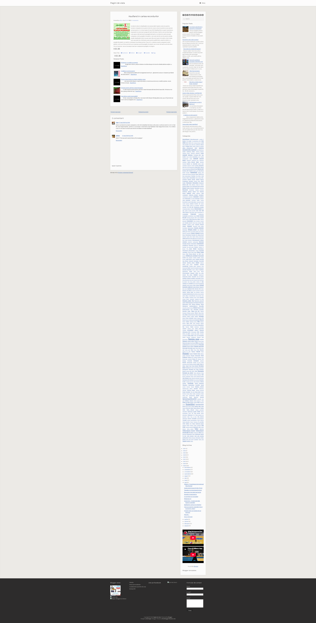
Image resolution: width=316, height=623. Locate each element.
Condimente (201, 214)
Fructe (202, 257)
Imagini (195, 275)
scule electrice (196, 381)
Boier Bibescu (192, 184)
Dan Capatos (198, 222)
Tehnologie (185, 411)
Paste (202, 341)
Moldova (196, 316)
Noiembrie (201, 325)
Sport (190, 397)
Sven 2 (189, 406)
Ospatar (202, 333)
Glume (197, 262)
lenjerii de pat (190, 294)
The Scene (197, 413)
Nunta (191, 326)
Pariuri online (190, 341)
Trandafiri (194, 418)
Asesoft (195, 158)
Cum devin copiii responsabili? (129, 96)
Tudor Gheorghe (186, 422)
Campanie (196, 196)
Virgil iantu (196, 432)
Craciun (202, 217)
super (184, 404)
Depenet (189, 226)
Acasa (186, 144)
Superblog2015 (200, 404)
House (202, 271)
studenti (195, 402)
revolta (187, 371)
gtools (195, 266)
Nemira (202, 321)
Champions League (199, 207)
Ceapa (202, 203)
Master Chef (200, 307)
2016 (184, 450)
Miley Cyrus (188, 314)
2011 (202, 141)
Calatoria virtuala (193, 195)
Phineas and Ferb (199, 346)
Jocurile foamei (189, 285)
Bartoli (184, 172)
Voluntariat (197, 434)
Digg (154, 53)
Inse (193, 280)
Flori (187, 254)
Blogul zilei (185, 184)
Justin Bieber (196, 287)
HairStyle (193, 268)
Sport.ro (196, 397)
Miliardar (193, 314)
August (188, 163)
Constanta (185, 215)
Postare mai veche (171, 112)
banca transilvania (187, 169)
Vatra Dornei (190, 429)
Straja (191, 402)
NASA (187, 321)
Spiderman (185, 397)
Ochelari (184, 330)
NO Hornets (195, 325)
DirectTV (184, 233)
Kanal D (202, 287)
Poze (202, 355)
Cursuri (202, 221)
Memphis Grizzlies (199, 309)
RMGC (193, 371)
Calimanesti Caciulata (188, 196)
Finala (202, 252)
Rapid (187, 366)
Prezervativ (185, 359)
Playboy (193, 351)
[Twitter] (185, 15)
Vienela (131, 582)
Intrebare (202, 280)
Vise (200, 432)
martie (186, 521)
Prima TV (194, 359)
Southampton (192, 395)
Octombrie (190, 330)
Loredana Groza (193, 297)
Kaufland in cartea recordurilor (144, 16)
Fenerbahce (201, 248)
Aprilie (184, 156)
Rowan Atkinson (197, 374)
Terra (189, 413)
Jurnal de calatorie (188, 287)
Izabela (184, 283)
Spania (197, 395)
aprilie (186, 519)
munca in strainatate (194, 320)
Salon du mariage (195, 378)
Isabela (197, 281)
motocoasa (199, 318)
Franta (184, 257)
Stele (203, 400)
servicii (184, 386)
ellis (203, 238)
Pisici (192, 350)
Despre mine (192, 229)
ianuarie (186, 526)
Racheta (191, 364)
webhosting (185, 437)
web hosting (190, 436)
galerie (193, 259)
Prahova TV (190, 357)
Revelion (201, 369)
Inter (198, 280)
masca (191, 307)
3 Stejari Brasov (197, 142)
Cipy (117, 122)
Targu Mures (197, 408)
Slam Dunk (198, 392)
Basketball (193, 172)
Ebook (194, 236)
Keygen (196, 288)
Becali (202, 174)
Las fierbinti (197, 292)
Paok (203, 337)
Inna (191, 280)
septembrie (187, 474)
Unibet (188, 425)
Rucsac (184, 376)
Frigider (198, 257)
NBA (198, 321)
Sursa (184, 406)
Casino (202, 202)
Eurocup (201, 242)
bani (196, 169)
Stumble (147, 53)
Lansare (202, 290)
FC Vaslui (189, 248)
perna (199, 343)
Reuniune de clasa (194, 369)
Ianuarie (192, 273)
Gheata (184, 262)
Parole (196, 341)
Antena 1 (190, 155)
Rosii (188, 374)
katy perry (185, 288)
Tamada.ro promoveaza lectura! (193, 490)
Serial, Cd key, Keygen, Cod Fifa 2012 (192, 93)
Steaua (191, 400)
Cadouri (189, 193)
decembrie (187, 467)
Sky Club (193, 392)
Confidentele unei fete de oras (137, 586)
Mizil (203, 314)
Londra (187, 297)
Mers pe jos (195, 311)
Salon (190, 378)
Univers (191, 425)
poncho (184, 355)
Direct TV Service (192, 231)
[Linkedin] (196, 15)
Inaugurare (201, 274)
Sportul (202, 397)
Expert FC (196, 245)
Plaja (198, 350)
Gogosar (202, 262)
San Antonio (196, 379)
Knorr (202, 288)
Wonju (184, 439)
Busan (194, 191)
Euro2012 (190, 242)
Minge (200, 314)
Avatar (199, 163)
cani (183, 198)
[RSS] (203, 15)
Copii (197, 216)
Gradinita (196, 264)
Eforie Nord (190, 238)
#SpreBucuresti (194, 139)
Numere (187, 326)
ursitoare (199, 425)
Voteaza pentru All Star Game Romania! (132, 88)
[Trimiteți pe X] (117, 49)
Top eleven (200, 416)
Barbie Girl (195, 170)
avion (202, 163)
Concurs (193, 214)
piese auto (187, 350)
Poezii (195, 353)
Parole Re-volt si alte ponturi (190, 39)
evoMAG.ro (185, 245)
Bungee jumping (199, 189)
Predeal (195, 357)
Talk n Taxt (201, 406)
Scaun (184, 381)
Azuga (192, 165)
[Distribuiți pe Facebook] (119, 49)
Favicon (200, 247)
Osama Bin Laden (195, 333)
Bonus (202, 184)
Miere (196, 313)
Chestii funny (198, 209)
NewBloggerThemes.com (168, 618)
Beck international (187, 176)
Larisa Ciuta (190, 292)
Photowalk (185, 348)
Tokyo (188, 416)
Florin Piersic (192, 254)
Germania (196, 261)
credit (184, 219)
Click (197, 210)
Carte (198, 200)
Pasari (199, 341)
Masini (195, 307)
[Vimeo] (198, 15)
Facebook (125, 53)
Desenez (185, 229)
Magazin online (187, 301)
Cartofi (189, 202)
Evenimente (200, 243)
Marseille (201, 306)
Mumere (187, 320)
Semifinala (190, 383)
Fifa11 (192, 252)
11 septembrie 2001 (196, 141)
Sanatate (201, 379)
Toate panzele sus (199, 415)
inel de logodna (200, 276)
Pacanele (201, 335)
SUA (198, 402)
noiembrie (187, 469)
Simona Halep (191, 390)
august (186, 476)
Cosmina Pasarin (190, 217)
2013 (187, 142)
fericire (197, 250)
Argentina (195, 156)
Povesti (192, 355)
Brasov (184, 188)
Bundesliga (191, 189)
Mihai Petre (201, 313)
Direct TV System (200, 231)
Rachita (195, 364)
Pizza (195, 350)
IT (200, 281)
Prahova (185, 357)
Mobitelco (184, 316)
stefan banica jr (197, 400)
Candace (201, 196)
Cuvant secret (188, 222)
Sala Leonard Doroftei (199, 376)
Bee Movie (198, 176)
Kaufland (189, 288)
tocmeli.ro (185, 416)
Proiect (184, 360)
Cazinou (192, 203)
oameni (184, 328)
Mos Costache (189, 318)
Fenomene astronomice (189, 250)
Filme (198, 252)
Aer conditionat (197, 144)
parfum (202, 339)
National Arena (193, 321)
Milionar (197, 314)
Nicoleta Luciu (190, 325)
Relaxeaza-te (187, 499)
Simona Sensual (200, 390)
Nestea (184, 323)
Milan (184, 314)
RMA (190, 371)
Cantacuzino (188, 198)
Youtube (188, 441)
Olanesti (202, 330)
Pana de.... (186, 514)
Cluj (203, 210)
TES (192, 413)
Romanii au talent (188, 373)
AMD (196, 148)
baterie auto (201, 172)
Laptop (184, 292)
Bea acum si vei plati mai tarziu (192, 492)
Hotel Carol (197, 271)
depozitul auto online (198, 226)
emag (186, 240)
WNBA (202, 437)
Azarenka (185, 165)
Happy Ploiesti (195, 269)
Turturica (196, 422)
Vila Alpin (191, 432)
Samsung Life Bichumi (188, 379)
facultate (184, 247)
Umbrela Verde (200, 423)
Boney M (198, 184)
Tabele (192, 406)
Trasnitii (185, 420)
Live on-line (198, 295)
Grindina (191, 266)
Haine (188, 268)
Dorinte (194, 235)
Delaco (184, 226)
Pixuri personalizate (135, 584)
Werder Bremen (192, 437)
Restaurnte (185, 369)
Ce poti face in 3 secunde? (191, 496)
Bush (198, 191)
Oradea (202, 332)
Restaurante (201, 367)
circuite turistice (192, 210)
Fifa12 (195, 252)
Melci (192, 309)
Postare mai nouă (115, 112)
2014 (190, 142)
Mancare (201, 302)
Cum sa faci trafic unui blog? (190, 124)
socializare (198, 393)
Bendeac (184, 177)
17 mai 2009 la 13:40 (124, 122)
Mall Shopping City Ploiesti (192, 302)
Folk (200, 254)
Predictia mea (201, 357)
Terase (202, 411)
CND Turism (186, 212)
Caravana (197, 198)
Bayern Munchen (191, 174)
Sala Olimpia (186, 378)
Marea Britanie (196, 304)
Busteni (202, 191)
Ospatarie (185, 335)
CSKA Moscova (193, 219)
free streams (189, 257)
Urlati (195, 425)
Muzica (202, 320)
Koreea (184, 290)
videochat (202, 429)
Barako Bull (185, 170)
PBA (197, 343)
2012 (184, 143)
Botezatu (195, 186)
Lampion (198, 290)
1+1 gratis (188, 141)
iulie (185, 478)
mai (185, 482)
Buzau (184, 193)
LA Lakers (189, 290)
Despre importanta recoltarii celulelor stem (133, 79)
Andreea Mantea (200, 151)
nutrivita (202, 326)
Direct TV (185, 231)
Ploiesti (186, 353)
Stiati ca (185, 402)
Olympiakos (193, 332)
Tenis (198, 411)
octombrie (187, 472)
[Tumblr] (200, 15)
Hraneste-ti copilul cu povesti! (129, 62)
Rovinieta (191, 374)
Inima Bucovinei (186, 280)
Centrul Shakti (186, 205)
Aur (191, 163)
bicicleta (191, 181)
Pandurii (199, 337)
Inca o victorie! (188, 517)
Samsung (201, 378)
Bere (188, 177)
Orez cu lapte (186, 333)
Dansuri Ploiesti (199, 224)
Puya (188, 364)
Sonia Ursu (185, 395)
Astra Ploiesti (191, 162)
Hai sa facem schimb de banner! (192, 49)
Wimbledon (198, 437)
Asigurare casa (195, 160)
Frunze (184, 259)
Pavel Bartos (192, 343)
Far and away (190, 247)
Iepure (184, 274)
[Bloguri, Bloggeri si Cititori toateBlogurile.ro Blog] (118, 599)
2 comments (134, 20)
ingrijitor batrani (187, 278)
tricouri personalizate (192, 420)
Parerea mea (193, 339)
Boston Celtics (186, 186)
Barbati (191, 170)
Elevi (196, 238)
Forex (202, 254)
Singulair (188, 392)
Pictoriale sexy (191, 348)
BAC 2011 (187, 167)
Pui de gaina (200, 362)
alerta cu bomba (200, 146)
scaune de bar (189, 381)
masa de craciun (186, 307)
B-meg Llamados (199, 165)
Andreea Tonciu (186, 153)
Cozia (198, 217)
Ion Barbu (185, 281)
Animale (185, 155)
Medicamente (186, 309)
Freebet (194, 257)
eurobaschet (195, 242)
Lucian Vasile (186, 299)
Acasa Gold (191, 144)
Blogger (196, 566)
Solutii (202, 393)
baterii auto (185, 174)
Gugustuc (199, 266)
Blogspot (201, 183)
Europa (189, 243)
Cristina (187, 219)
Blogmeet (189, 183)
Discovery (189, 233)
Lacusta (194, 290)
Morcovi (184, 318)
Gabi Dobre (189, 259)
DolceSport (188, 235)
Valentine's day (197, 427)
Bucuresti (185, 190)
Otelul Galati (190, 335)
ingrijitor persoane (196, 278)
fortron (184, 255)
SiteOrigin (148, 618)
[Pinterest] (194, 15)
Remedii (196, 367)
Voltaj (193, 434)
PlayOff (198, 351)
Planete (202, 350)
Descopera (190, 228)
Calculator (201, 195)
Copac (195, 215)
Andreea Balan (191, 151)
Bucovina (202, 188)
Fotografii (201, 256)
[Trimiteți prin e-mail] (114, 49)
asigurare (189, 160)
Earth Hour (189, 236)
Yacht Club (201, 439)
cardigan (202, 198)
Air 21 (184, 146)
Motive (195, 318)
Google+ (139, 53)
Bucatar (192, 188)
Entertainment (196, 240)
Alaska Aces (189, 146)
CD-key (196, 203)
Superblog (190, 404)
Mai (193, 301)
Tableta (196, 406)
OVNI (195, 335)
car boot (193, 198)
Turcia (191, 422)
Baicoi (202, 167)
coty (196, 217)
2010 (184, 463)
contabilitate (190, 215)
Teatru (202, 408)
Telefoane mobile (192, 411)
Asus (197, 162)
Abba (184, 144)
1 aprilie (201, 139)
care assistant (186, 200)
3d (201, 142)
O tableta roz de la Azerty (128, 71)
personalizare (192, 344)
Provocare (189, 362)
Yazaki (184, 441)
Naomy (184, 321)
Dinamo (202, 229)
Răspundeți (119, 131)
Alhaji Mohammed (188, 148)
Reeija (192, 367)
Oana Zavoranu (199, 328)
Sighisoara (201, 388)
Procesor (199, 359)
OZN (198, 335)
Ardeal (190, 156)
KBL (193, 288)
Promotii (196, 360)
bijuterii (195, 181)
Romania (201, 371)
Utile (184, 427)
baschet (188, 172)
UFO (191, 423)
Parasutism (185, 339)
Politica (202, 353)
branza (202, 186)
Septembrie (191, 385)
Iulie (203, 281)
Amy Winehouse (200, 149)
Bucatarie (197, 188)
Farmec (196, 247)
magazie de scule (199, 299)
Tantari (184, 408)
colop (196, 212)
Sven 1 (187, 406)
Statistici (187, 400)
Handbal (197, 268)
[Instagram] (190, 15)
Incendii (194, 276)
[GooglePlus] (183, 15)
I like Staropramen (194, 71)
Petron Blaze (190, 346)
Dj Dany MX (132, 589)
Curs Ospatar (196, 221)
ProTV (184, 362)
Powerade (197, 355)
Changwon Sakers (186, 208)
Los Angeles (200, 297)
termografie (185, 413)
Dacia (193, 222)
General (191, 261)
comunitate (185, 214)
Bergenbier (192, 177)
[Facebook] (188, 15)
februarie (187, 523)
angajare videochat (195, 153)
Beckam (193, 176)
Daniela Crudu (190, 224)
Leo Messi (196, 294)
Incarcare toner (187, 276)
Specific (202, 395)
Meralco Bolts (186, 311)
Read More (124, 66)
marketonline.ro (193, 306)
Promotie (189, 360)
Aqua (187, 156)
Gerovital (201, 261)
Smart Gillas (189, 393)
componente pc (200, 212)
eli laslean (199, 238)
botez (191, 186)
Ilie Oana (189, 274)
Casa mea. (193, 202)
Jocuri (191, 283)
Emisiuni (190, 240)
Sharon (192, 386)
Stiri (188, 402)
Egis (194, 238)
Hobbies (201, 269)
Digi (198, 229)
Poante (191, 353)
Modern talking (190, 316)
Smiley (194, 393)
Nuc (183, 326)
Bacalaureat (192, 167)
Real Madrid (195, 366)
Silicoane (184, 390)
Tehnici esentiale (199, 409)
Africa (202, 144)
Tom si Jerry (193, 416)
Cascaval (198, 202)
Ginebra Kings (191, 262)
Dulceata (184, 236)
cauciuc (187, 203)
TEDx (184, 409)
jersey (187, 283)
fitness (184, 254)
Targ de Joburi (189, 408)
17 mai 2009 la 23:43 (127, 135)
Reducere (188, 367)
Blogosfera (195, 183)
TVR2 (184, 423)
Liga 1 (187, 295)
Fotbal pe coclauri (192, 256)
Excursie (191, 245)
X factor (196, 439)
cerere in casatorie (194, 205)
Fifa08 (189, 252)
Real (190, 366)
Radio (198, 364)
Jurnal (202, 285)
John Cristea (196, 285)
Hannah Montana (187, 269)
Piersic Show (198, 348)
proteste (202, 360)
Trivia (198, 420)
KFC (200, 288)
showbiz (196, 388)
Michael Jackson (190, 313)
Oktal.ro (196, 330)
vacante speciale (189, 427)
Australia (195, 163)
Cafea (193, 193)
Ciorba (186, 210)
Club (200, 210)
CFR (188, 207)
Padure (184, 337)
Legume (185, 294)
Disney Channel (195, 233)
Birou (199, 181)
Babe (184, 167)
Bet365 (189, 179)
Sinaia (184, 392)
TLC (194, 415)
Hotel (190, 271)
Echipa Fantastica (200, 236)
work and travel (189, 439)
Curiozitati (190, 221)
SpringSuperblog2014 (190, 399)
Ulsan (193, 423)
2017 (184, 448)
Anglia (202, 153)
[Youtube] (192, 15)
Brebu (188, 188)
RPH (203, 374)
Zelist (192, 441)
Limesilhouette (192, 295)
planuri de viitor (187, 351)
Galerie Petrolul (200, 259)
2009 (184, 465)
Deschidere (185, 228)
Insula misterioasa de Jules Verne (193, 488)
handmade (201, 268)
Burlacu (190, 191)
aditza (118, 135)
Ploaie (202, 351)
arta (199, 156)
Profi (203, 359)
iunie (185, 480)
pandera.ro (193, 337)
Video (196, 429)
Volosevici (189, 434)
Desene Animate (199, 228)
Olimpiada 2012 (187, 332)
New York (189, 323)
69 (203, 143)
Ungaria (184, 425)
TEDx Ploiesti (190, 409)
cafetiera (198, 193)
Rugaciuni (188, 376)
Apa (203, 155)
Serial (202, 385)
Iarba (196, 273)
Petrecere (197, 344)
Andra (184, 151)
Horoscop (185, 271)
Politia (198, 353)
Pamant (188, 337)
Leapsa (202, 292)
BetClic (193, 179)
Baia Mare (197, 167)
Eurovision (193, 243)
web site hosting (199, 436)
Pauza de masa (186, 343)
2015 (192, 142)
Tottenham (185, 418)
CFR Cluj (191, 207)
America (201, 148)
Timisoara (190, 415)
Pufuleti (194, 362)
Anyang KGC (197, 155)
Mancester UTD (187, 304)
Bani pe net (201, 169)
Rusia (192, 376)
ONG (198, 332)
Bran (198, 186)
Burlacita (185, 191)
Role (196, 371)
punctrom (185, 364)
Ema (183, 240)
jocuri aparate (196, 283)
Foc (197, 254)
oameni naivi (190, 328)
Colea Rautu (191, 212)
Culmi (198, 219)
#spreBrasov (186, 139)
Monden (201, 316)
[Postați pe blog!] (116, 49)
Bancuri (193, 169)
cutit (183, 222)
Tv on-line (201, 422)
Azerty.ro (189, 165)
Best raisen (198, 177)
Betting (198, 179)
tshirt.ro (202, 420)
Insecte (195, 280)
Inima (202, 278)
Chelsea (192, 208)
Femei (194, 249)
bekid (202, 176)
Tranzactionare (200, 418)
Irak (188, 281)
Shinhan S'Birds (199, 386)
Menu (203, 3)
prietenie (190, 359)
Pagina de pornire (143, 112)
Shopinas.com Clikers (188, 388)
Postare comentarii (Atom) (125, 172)
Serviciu (188, 386)
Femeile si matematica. (190, 494)
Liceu (199, 294)
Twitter (132, 53)
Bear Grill (198, 174)
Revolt (184, 371)
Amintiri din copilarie (190, 150)
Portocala (188, 355)
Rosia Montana (197, 373)
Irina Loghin (193, 281)
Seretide (197, 385)
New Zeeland (196, 323)
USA (202, 425)
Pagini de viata (117, 3)
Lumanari (192, 299)
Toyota (189, 418)
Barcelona (201, 170)
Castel (184, 203)
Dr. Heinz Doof (200, 235)
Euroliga (185, 243)
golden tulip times (188, 264)
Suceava (202, 402)
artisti (191, 158)
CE (199, 203)
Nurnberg (197, 326)
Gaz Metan (185, 261)
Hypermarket (186, 273)
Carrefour (193, 200)
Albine (194, 146)
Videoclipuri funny (189, 430)
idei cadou (201, 273)
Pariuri (185, 341)
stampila (199, 399)
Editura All (185, 238)
